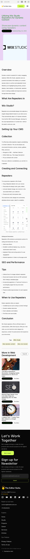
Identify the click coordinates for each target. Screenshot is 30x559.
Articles (3, 533)
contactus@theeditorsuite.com (9, 504)
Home (3, 516)
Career (3, 526)
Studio (3, 520)
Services (4, 529)
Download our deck (8, 551)
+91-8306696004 (5, 508)
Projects (4, 523)
